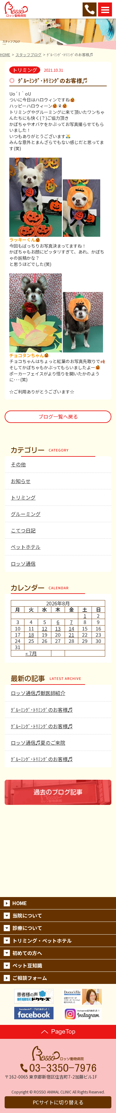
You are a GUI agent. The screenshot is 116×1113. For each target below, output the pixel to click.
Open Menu (105, 9)
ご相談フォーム (29, 977)
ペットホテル (26, 546)
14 (71, 628)
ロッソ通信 (23, 563)
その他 (18, 464)
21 (71, 634)
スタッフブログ (28, 54)
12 (44, 628)
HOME (5, 54)
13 (58, 628)
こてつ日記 (23, 530)
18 (31, 634)
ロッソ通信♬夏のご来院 (38, 742)
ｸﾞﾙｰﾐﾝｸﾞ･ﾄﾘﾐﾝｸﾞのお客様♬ (42, 709)
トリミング (23, 497)
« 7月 (31, 653)
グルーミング (26, 514)
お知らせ (21, 481)
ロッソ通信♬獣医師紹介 (38, 693)
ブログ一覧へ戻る (58, 416)
